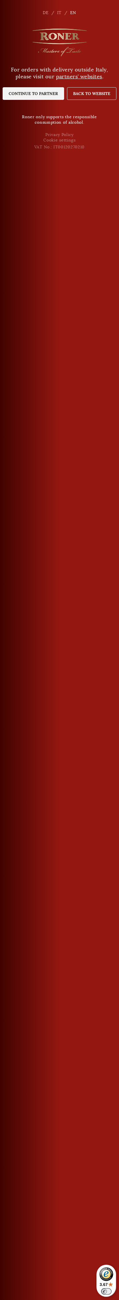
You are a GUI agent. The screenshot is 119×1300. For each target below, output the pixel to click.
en (73, 12)
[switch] (106, 1291)
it (59, 12)
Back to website (91, 93)
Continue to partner (33, 93)
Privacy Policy (59, 134)
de (46, 12)
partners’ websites (79, 76)
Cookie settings (59, 140)
